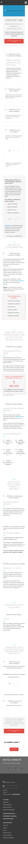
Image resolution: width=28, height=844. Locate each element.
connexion (5, 827)
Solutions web (6, 802)
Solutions (5, 799)
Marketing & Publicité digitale (8, 809)
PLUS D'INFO (14, 749)
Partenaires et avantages (10, 816)
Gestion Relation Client (7, 804)
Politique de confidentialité (8, 837)
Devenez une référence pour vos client (14, 41)
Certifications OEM (8, 818)
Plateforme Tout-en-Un (7, 807)
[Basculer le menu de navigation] (26, 2)
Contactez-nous (7, 822)
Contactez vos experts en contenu (14, 731)
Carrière (4, 830)
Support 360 (5, 825)
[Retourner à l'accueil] (6, 2)
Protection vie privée (7, 832)
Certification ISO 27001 (9, 813)
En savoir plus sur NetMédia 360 (14, 236)
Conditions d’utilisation (7, 835)
